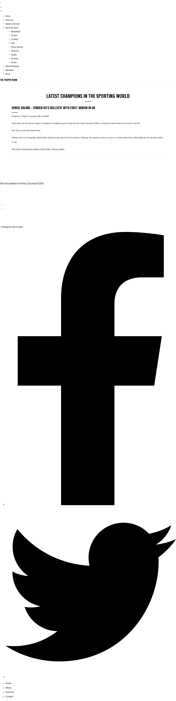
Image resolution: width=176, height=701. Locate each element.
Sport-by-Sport (12, 27)
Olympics (15, 51)
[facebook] (91, 504)
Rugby (14, 54)
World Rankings (12, 66)
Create (19, 227)
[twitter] (91, 677)
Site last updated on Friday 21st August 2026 (22, 183)
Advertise (10, 70)
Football (14, 39)
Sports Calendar (13, 24)
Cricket (14, 35)
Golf (13, 43)
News (8, 16)
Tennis (14, 62)
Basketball (15, 31)
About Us (9, 20)
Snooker (14, 58)
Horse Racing (17, 47)
